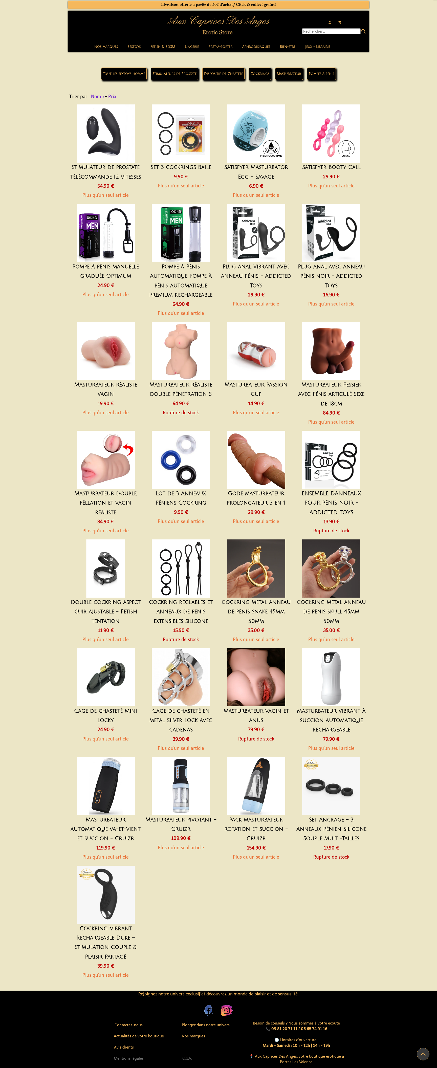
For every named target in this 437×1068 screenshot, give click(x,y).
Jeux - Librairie (317, 47)
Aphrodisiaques (256, 47)
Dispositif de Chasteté (223, 74)
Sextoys (134, 47)
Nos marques (106, 47)
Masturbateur (289, 74)
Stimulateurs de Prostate (174, 74)
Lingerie (192, 47)
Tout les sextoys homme (124, 74)
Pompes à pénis (321, 74)
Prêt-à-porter (220, 47)
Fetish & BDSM (162, 47)
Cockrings (259, 74)
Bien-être (287, 47)
